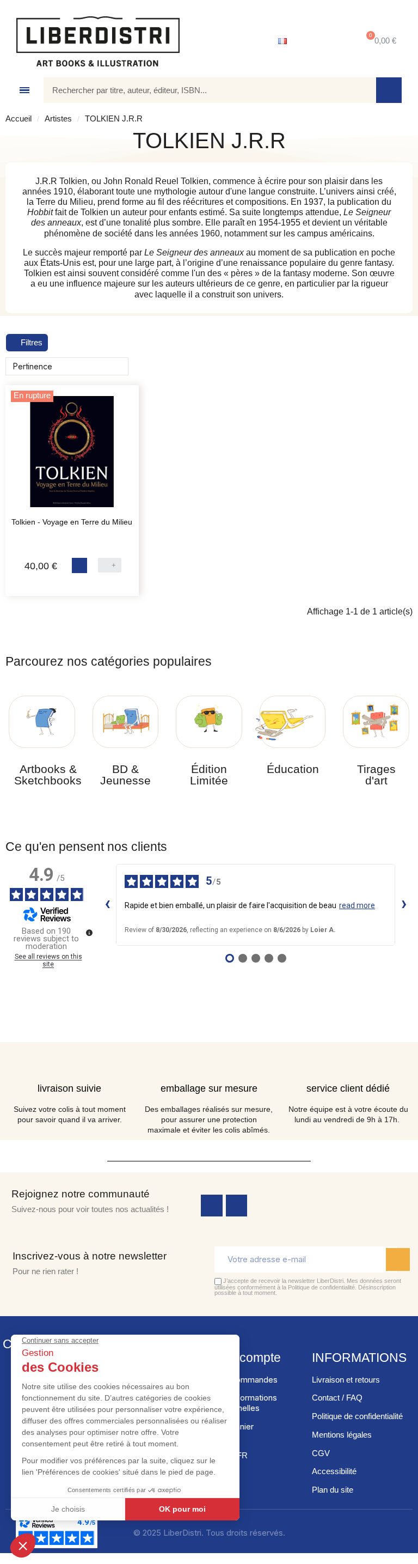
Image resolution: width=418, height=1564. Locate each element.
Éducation (293, 769)
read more (357, 905)
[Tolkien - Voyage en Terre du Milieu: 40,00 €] (72, 457)
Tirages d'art (376, 775)
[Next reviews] (403, 904)
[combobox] (202, 90)
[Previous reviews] (107, 904)
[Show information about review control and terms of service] (89, 932)
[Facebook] (212, 1205)
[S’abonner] (398, 1259)
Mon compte (246, 1357)
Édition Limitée (209, 775)
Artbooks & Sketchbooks (48, 775)
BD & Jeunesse (125, 775)
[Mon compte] (323, 41)
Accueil (18, 118)
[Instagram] (237, 1205)
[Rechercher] (389, 90)
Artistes (58, 118)
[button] (379, 41)
